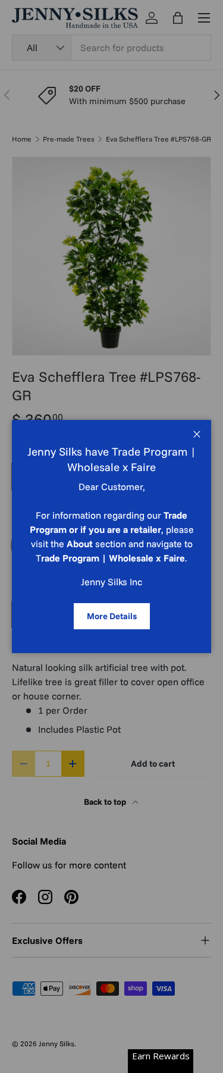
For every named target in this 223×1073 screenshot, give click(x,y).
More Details (112, 616)
